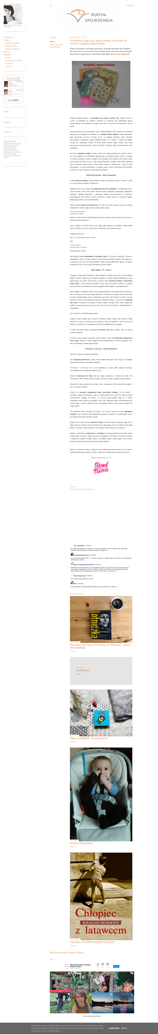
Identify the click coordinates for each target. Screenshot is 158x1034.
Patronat (6, 52)
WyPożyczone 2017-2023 (13, 60)
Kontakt (7, 58)
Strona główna (8, 37)
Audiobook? (83, 670)
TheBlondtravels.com (103, 458)
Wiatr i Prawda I (11, 83)
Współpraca (7, 55)
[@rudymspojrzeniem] (67, 966)
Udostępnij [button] (53, 37)
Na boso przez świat (81, 843)
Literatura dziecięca (11, 46)
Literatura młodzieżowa (12, 49)
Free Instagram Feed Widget (92, 1016)
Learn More (114, 1028)
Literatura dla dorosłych (12, 43)
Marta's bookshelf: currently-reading (13, 79)
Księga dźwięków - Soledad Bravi (89, 738)
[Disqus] (101, 518)
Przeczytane (9, 63)
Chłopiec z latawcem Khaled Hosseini (92, 942)
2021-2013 (9, 66)
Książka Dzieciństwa (56, 44)
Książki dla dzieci (55, 47)
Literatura (7, 40)
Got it (124, 1028)
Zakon (10, 90)
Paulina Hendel (10, 92)
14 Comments (83, 37)
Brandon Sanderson (14, 85)
